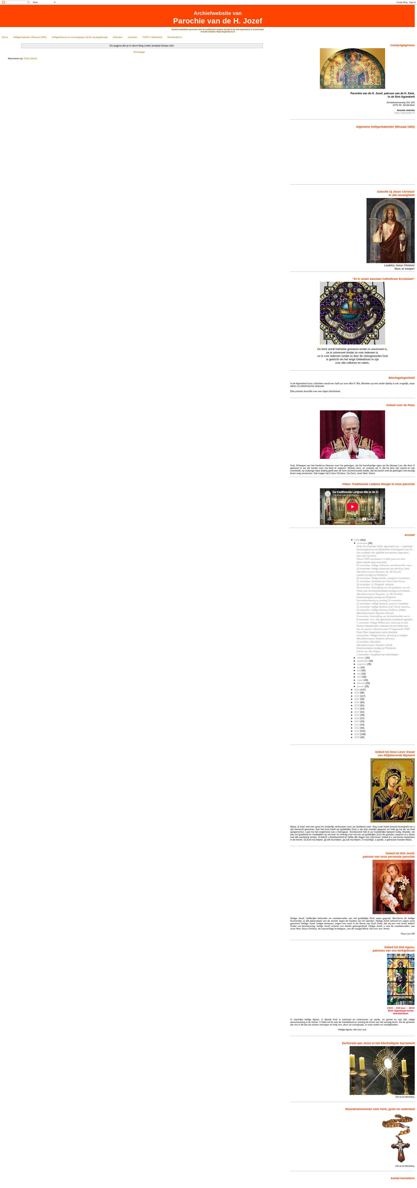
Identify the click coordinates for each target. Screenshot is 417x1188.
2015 (357, 718)
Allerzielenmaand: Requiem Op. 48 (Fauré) (379, 571)
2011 (357, 731)
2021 (357, 699)
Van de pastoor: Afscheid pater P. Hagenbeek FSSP (383, 629)
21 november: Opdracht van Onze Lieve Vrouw (381, 581)
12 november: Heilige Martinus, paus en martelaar (382, 603)
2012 (357, 728)
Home (5, 37)
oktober (361, 657)
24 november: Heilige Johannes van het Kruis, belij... (384, 568)
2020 (357, 702)
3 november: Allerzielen (369, 641)
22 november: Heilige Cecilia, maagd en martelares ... (384, 578)
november (362, 543)
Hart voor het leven (366, 556)
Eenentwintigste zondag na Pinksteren (376, 648)
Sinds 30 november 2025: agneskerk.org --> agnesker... (385, 546)
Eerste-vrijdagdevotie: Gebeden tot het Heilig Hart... (383, 626)
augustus (362, 664)
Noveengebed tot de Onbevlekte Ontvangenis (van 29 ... (386, 549)
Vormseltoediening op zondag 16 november (379, 600)
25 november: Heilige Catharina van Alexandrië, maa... (385, 565)
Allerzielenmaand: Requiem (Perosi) (375, 613)
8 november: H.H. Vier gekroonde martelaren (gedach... (385, 619)
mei (359, 673)
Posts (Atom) (30, 58)
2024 (357, 689)
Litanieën (132, 37)
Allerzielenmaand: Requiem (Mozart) (375, 638)
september (363, 660)
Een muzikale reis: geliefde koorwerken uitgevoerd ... (384, 552)
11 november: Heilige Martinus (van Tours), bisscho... (384, 606)
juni (359, 670)
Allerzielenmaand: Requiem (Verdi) (374, 645)
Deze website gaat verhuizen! (372, 562)
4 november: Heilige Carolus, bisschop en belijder (382, 635)
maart (360, 680)
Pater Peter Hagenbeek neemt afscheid (377, 632)
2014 (357, 721)
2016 (357, 715)
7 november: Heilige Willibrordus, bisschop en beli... (383, 622)
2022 (357, 696)
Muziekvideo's (174, 37)
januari (361, 686)
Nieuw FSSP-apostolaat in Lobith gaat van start (381, 559)
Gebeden (117, 37)
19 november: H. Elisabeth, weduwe (375, 584)
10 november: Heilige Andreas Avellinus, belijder (381, 610)
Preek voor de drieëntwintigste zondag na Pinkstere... (384, 591)
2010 (357, 734)
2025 (357, 540)
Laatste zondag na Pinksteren (372, 575)
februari (361, 683)
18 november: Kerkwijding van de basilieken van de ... (384, 587)
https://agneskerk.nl (405, 112)
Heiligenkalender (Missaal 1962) (29, 37)
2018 (357, 708)
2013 (357, 724)
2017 (357, 712)
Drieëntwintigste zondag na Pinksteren (376, 597)
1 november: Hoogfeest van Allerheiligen (377, 654)
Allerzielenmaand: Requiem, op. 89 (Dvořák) (379, 594)
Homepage (139, 52)
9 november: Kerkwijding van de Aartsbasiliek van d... (384, 616)
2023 (357, 692)
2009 (357, 737)
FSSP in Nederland (152, 37)
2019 (357, 705)
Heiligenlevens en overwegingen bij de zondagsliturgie (80, 37)
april (359, 676)
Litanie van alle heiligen (369, 651)
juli (358, 667)
